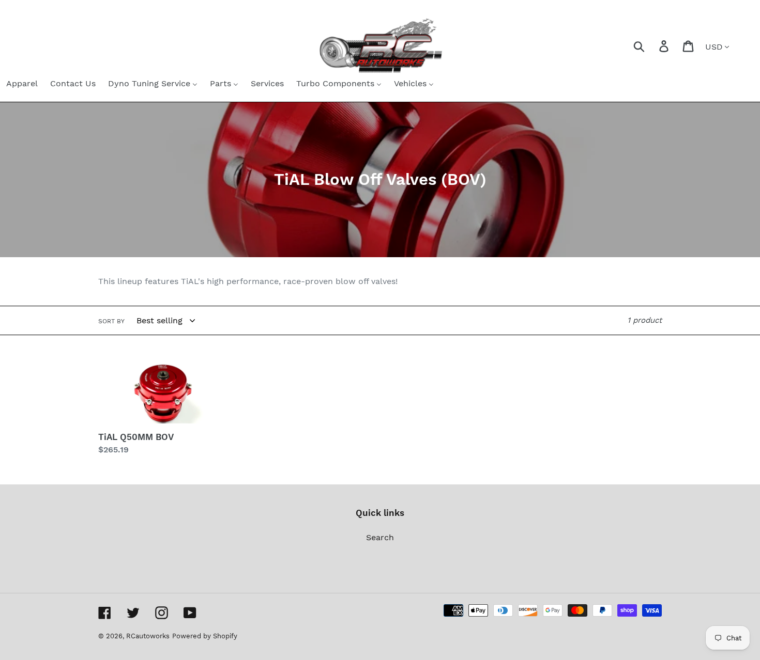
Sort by (111, 321)
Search (380, 537)
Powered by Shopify (204, 636)
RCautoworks (148, 636)
